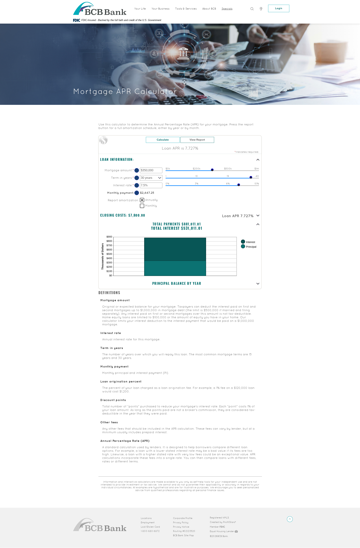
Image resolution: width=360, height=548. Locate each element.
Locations (146, 518)
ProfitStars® (229, 522)
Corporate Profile (185, 518)
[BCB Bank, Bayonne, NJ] (99, 524)
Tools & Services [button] (186, 8)
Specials (227, 8)
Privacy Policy (180, 522)
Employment (148, 522)
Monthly (151, 205)
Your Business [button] (161, 8)
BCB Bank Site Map (183, 535)
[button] (180, 160)
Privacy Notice (181, 527)
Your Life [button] (140, 8)
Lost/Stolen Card (150, 527)
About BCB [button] (209, 8)
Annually (151, 200)
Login (278, 8)
